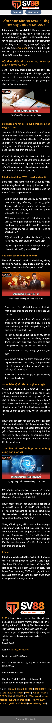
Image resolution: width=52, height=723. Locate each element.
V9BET (35, 692)
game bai (23, 699)
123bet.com (33, 696)
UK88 (28, 692)
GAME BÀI (21, 696)
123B (3, 692)
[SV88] (26, 4)
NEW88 (13, 689)
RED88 (11, 692)
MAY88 (20, 692)
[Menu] (3, 4)
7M (49, 689)
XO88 (43, 692)
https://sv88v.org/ (21, 649)
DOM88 (3, 696)
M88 (11, 696)
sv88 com (21, 48)
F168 (30, 689)
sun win (13, 699)
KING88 (22, 689)
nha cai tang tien (37, 703)
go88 (11, 703)
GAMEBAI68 (40, 689)
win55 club (21, 703)
